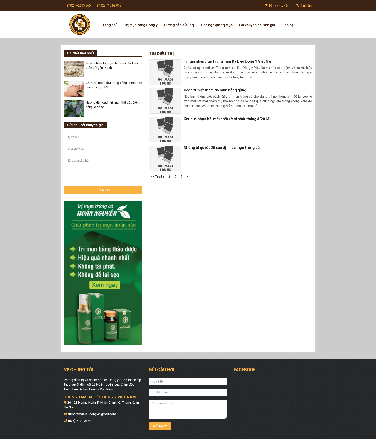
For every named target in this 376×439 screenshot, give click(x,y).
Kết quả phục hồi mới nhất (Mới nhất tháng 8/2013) (227, 119)
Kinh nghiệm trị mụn (216, 25)
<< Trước (157, 177)
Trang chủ (109, 25)
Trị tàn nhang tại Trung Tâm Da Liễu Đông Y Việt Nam (229, 61)
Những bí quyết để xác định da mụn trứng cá (222, 147)
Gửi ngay (103, 190)
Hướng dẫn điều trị (179, 25)
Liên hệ (287, 25)
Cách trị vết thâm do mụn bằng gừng (215, 90)
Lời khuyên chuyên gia (257, 25)
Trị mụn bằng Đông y (141, 25)
